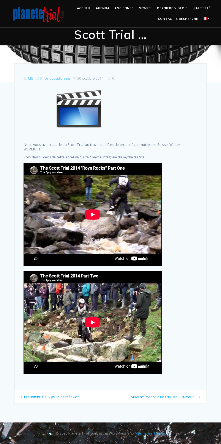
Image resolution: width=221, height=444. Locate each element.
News (143, 8)
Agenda (102, 8)
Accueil (84, 8)
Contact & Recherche (178, 19)
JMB (30, 78)
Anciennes (124, 8)
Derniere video (171, 8)
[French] (207, 19)
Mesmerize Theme (149, 433)
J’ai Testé (202, 8)
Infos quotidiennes (55, 78)
